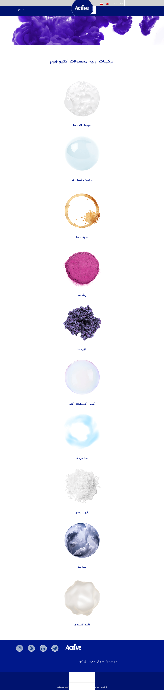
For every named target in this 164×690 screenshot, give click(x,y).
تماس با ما (118, 3)
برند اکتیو (69, 687)
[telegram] (54, 648)
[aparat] (31, 648)
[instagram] (19, 648)
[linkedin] (43, 648)
